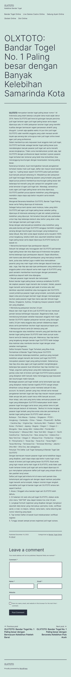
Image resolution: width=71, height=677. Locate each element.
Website (12, 592)
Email (39, 581)
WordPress (23, 668)
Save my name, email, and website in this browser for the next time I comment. (34, 604)
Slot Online (22, 18)
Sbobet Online (10, 18)
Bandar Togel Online (12, 14)
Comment (13, 560)
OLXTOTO (9, 5)
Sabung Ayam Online (55, 14)
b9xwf (13, 537)
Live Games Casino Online (34, 14)
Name (12, 581)
